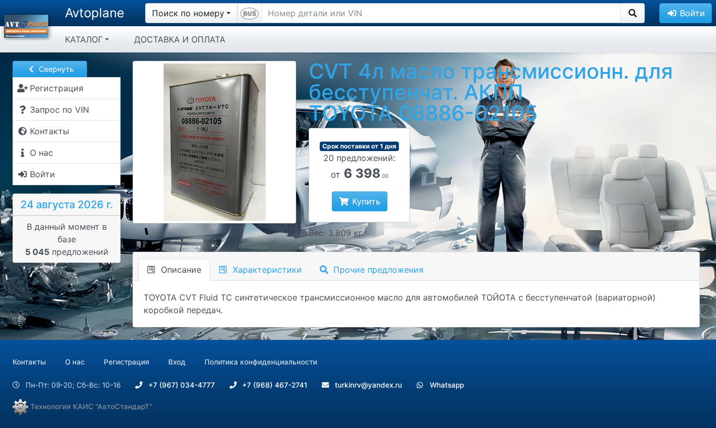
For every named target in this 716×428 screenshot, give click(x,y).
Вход (177, 362)
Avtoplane (94, 12)
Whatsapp (446, 385)
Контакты (29, 362)
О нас (75, 362)
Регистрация (126, 362)
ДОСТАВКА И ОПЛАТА (179, 39)
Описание (179, 269)
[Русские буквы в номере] (249, 13)
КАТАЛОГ (84, 39)
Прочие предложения (377, 269)
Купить (365, 201)
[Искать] (632, 13)
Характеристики (266, 269)
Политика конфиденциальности (260, 362)
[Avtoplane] (26, 25)
